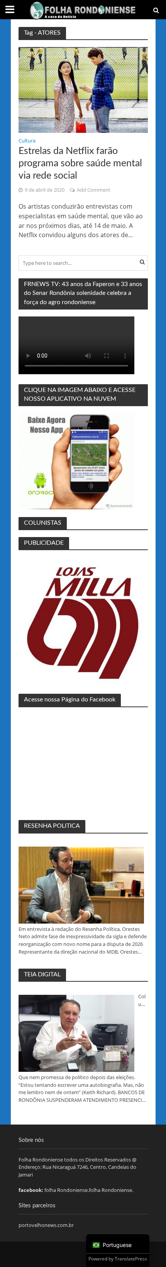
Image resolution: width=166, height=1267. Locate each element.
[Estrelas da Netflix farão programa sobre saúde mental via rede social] (83, 89)
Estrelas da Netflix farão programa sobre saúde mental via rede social (80, 163)
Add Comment (93, 190)
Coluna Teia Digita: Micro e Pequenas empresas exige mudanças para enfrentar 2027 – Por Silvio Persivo (142, 1000)
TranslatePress (131, 1258)
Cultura (27, 141)
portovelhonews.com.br (46, 1225)
